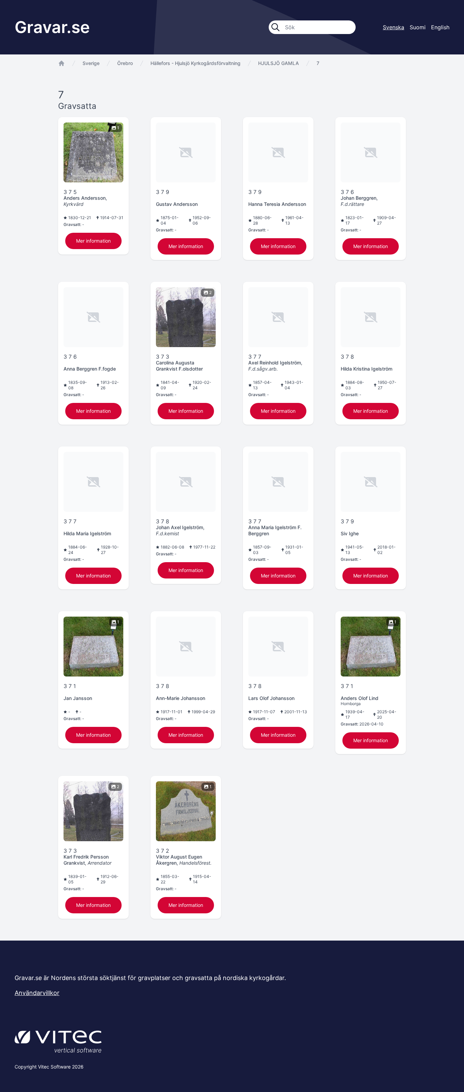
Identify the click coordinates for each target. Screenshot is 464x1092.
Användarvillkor (37, 992)
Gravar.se (52, 27)
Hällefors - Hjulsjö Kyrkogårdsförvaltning (195, 63)
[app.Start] (61, 63)
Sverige (91, 63)
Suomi (418, 27)
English (440, 27)
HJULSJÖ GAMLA (278, 63)
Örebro (125, 63)
